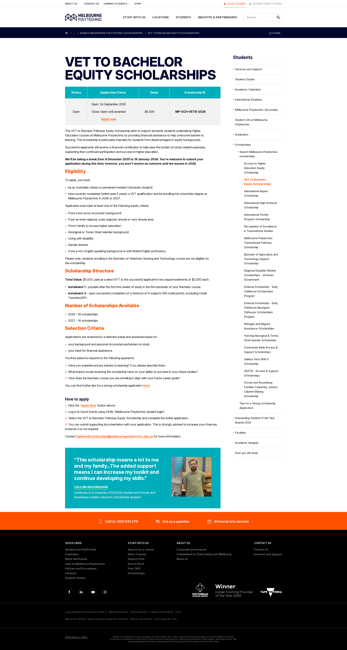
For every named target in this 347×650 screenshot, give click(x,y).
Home (178, 612)
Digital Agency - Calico (76, 637)
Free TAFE (134, 568)
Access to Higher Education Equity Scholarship (255, 168)
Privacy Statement (139, 612)
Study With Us (134, 17)
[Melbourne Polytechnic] (83, 17)
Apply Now (88, 405)
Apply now (108, 119)
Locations (160, 17)
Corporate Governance (191, 549)
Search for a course (141, 549)
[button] (85, 543)
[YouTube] (93, 592)
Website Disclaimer (118, 612)
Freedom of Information (161, 612)
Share (276, 32)
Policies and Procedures (81, 568)
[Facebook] (69, 592)
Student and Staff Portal (80, 549)
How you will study (246, 453)
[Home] (66, 32)
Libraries (70, 573)
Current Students (116, 3)
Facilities (240, 432)
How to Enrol (136, 563)
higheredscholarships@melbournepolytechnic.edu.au (114, 436)
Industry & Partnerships (217, 17)
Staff (138, 3)
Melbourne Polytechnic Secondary (256, 109)
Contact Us (91, 3)
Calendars (71, 554)
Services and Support (248, 69)
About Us (71, 3)
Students (183, 17)
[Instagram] (105, 592)
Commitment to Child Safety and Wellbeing (204, 554)
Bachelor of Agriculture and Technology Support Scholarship (261, 259)
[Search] (278, 17)
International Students (248, 99)
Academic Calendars (248, 89)
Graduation (241, 134)
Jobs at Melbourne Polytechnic (85, 563)
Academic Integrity (246, 442)
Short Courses (137, 554)
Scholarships (243, 144)
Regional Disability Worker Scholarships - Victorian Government (260, 275)
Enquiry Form (136, 559)
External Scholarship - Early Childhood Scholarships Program (261, 291)
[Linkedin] (81, 592)
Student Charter (245, 79)
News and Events (76, 559)
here (146, 385)
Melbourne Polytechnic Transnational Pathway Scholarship (258, 242)
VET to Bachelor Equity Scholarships (257, 181)
